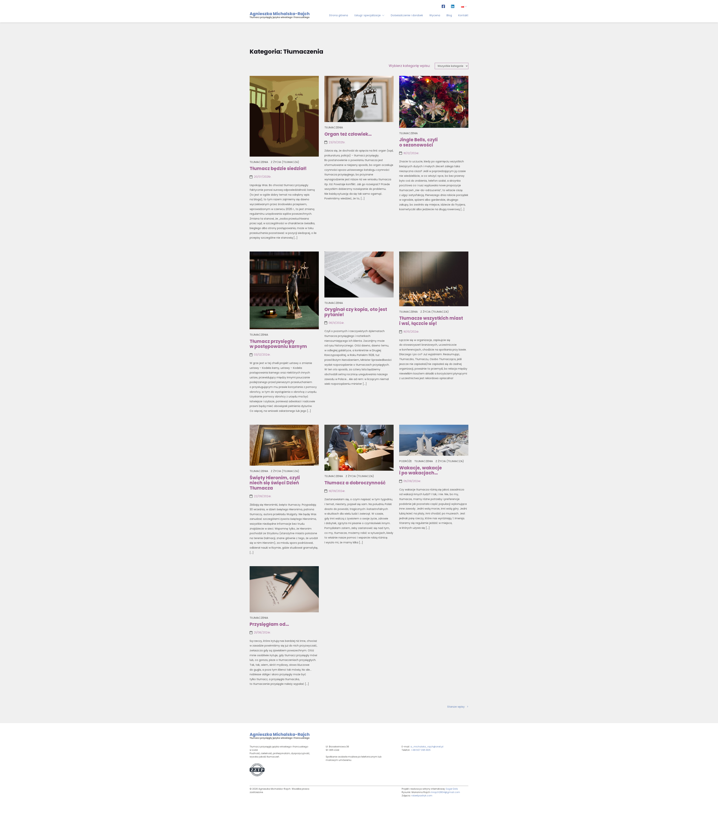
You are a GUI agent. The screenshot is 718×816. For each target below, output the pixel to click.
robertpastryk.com (421, 795)
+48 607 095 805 (421, 750)
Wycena (434, 15)
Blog (449, 15)
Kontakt (463, 15)
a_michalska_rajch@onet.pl (426, 746)
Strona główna (338, 15)
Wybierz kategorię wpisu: (409, 65)
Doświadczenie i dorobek (407, 15)
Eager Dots (452, 788)
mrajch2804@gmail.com (445, 792)
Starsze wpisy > (457, 706)
